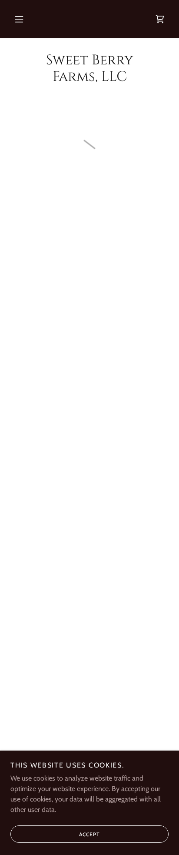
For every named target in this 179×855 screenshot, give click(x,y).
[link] (89, 69)
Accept (89, 834)
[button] (19, 19)
